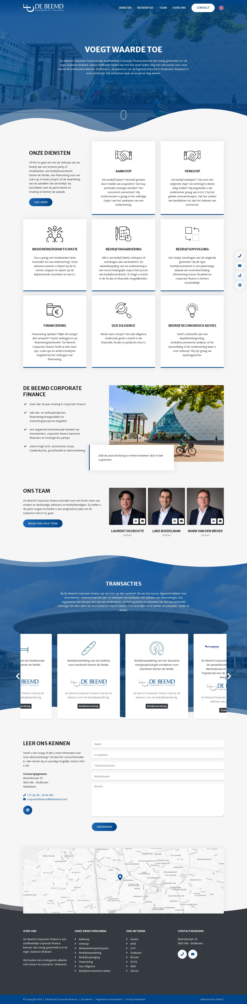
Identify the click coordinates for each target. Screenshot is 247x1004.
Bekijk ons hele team (43, 523)
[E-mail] (239, 265)
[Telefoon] (239, 255)
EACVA (134, 971)
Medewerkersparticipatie (93, 948)
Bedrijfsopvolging (89, 957)
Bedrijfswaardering (90, 952)
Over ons (179, 7)
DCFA (133, 961)
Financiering (86, 961)
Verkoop (84, 943)
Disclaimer (86, 999)
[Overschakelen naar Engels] (221, 8)
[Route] (239, 275)
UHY (133, 948)
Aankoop (84, 939)
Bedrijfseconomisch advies (95, 971)
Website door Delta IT (212, 999)
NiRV (133, 966)
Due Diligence (87, 966)
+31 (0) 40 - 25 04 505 (40, 795)
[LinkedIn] (239, 285)
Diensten (125, 7)
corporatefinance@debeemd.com (47, 799)
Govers (134, 939)
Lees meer (41, 202)
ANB (133, 943)
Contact (203, 7)
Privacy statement (135, 999)
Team (163, 7)
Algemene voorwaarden (109, 999)
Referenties (145, 7)
